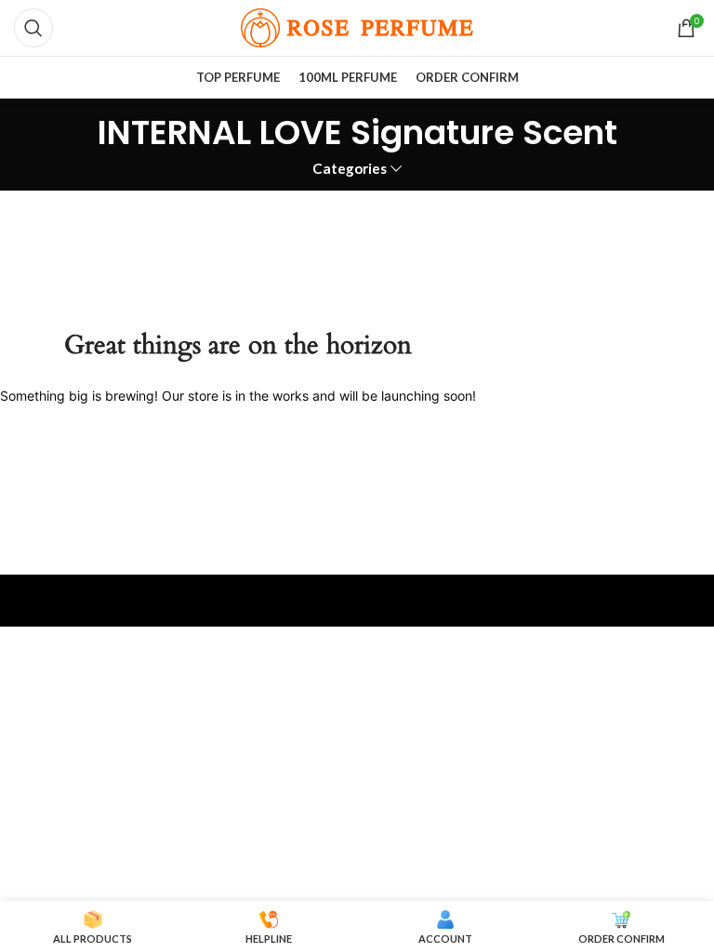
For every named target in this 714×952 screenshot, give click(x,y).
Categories (349, 169)
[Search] (33, 27)
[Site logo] (357, 26)
